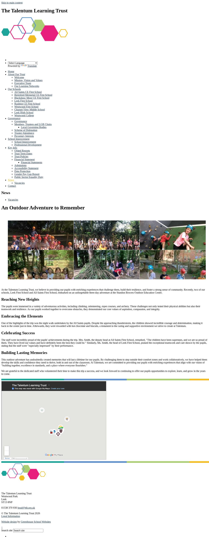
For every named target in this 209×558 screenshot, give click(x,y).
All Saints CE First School (28, 92)
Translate (32, 66)
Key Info (12, 147)
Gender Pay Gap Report (26, 174)
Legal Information (10, 516)
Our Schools (14, 89)
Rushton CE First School (27, 103)
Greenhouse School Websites (36, 521)
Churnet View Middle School (29, 109)
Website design (9, 521)
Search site (6, 530)
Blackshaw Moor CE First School (31, 97)
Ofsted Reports (22, 150)
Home (11, 71)
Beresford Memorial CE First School (33, 95)
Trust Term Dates (23, 153)
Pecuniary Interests (24, 136)
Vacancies (19, 183)
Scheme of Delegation (25, 130)
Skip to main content (12, 2)
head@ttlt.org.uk (26, 507)
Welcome (19, 77)
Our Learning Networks (26, 86)
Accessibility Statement (26, 168)
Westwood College (24, 115)
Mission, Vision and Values (28, 80)
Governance (14, 118)
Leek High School (23, 112)
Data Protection (22, 171)
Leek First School (23, 100)
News (11, 180)
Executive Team (22, 83)
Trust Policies (21, 156)
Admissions (20, 165)
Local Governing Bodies (33, 127)
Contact (12, 185)
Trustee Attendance (24, 133)
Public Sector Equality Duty (28, 177)
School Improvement (18, 139)
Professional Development (27, 144)
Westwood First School (26, 106)
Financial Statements (31, 162)
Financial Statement (24, 159)
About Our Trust (16, 74)
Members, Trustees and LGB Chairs (33, 124)
